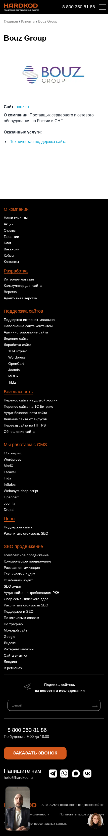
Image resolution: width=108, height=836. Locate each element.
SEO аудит (12, 586)
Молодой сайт (15, 630)
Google (9, 637)
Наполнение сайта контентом (28, 326)
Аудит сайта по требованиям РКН (31, 593)
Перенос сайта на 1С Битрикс (28, 406)
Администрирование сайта (26, 332)
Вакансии (11, 249)
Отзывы (10, 230)
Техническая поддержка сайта (38, 142)
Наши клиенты (16, 218)
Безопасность (18, 391)
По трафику (13, 624)
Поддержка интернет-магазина (29, 320)
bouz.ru (22, 107)
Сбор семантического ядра (26, 599)
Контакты (11, 262)
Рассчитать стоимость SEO (26, 533)
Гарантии (11, 237)
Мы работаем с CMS (25, 444)
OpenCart (16, 364)
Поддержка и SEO (18, 611)
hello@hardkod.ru (18, 777)
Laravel (10, 472)
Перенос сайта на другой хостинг (31, 400)
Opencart (11, 497)
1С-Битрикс (17, 351)
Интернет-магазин (19, 279)
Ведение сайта (16, 338)
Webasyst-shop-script (21, 491)
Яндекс (10, 643)
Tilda (12, 382)
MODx (13, 376)
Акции (9, 224)
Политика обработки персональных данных (35, 823)
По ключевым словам (21, 618)
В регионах (13, 668)
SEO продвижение (23, 546)
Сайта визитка (15, 655)
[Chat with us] (95, 820)
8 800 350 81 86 (78, 6)
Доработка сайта (17, 345)
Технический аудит (19, 574)
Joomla (14, 370)
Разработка (16, 270)
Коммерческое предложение (27, 561)
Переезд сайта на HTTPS (25, 425)
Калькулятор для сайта (23, 286)
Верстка (10, 292)
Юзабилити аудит (18, 580)
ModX (8, 466)
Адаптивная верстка (20, 298)
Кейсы (9, 255)
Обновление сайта (19, 432)
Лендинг (10, 662)
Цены (9, 518)
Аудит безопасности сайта (25, 413)
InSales (10, 484)
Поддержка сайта (18, 527)
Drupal (9, 510)
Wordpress (17, 357)
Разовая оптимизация (22, 568)
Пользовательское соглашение (82, 814)
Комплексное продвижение (26, 555)
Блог (7, 243)
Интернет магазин (19, 649)
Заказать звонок (35, 752)
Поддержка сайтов (23, 311)
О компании (16, 209)
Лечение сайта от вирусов (25, 419)
